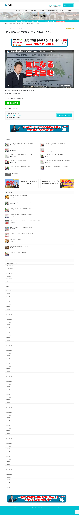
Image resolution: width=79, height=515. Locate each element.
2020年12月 (9, 469)
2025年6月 (9, 329)
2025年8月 (9, 324)
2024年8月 (9, 355)
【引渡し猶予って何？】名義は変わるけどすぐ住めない (21, 166)
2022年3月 (9, 430)
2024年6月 (9, 360)
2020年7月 (9, 482)
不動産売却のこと (10, 265)
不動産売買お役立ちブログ (12, 263)
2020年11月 (9, 471)
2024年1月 (9, 373)
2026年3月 (9, 306)
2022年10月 (9, 412)
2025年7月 (9, 327)
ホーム (7, 507)
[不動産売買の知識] (12, 183)
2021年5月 (9, 456)
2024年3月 (9, 368)
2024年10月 (9, 350)
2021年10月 (9, 443)
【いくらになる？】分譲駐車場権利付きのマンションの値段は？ (57, 160)
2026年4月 (9, 304)
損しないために (36, 174)
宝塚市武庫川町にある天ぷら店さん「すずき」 (19, 195)
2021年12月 (9, 438)
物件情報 (19, 507)
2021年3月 (9, 461)
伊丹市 (21, 174)
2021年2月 (9, 464)
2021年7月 (9, 451)
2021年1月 (9, 466)
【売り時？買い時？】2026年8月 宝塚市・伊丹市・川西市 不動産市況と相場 (25, 220)
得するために (30, 174)
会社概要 (57, 507)
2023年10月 (9, 381)
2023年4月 (9, 397)
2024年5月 (9, 363)
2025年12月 (9, 314)
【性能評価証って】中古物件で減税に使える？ (19, 160)
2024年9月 (9, 353)
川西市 (26, 174)
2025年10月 (9, 319)
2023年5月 (9, 394)
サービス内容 (13, 507)
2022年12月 (9, 407)
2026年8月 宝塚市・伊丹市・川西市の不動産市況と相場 (21, 227)
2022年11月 (9, 409)
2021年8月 (9, 448)
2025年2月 (9, 340)
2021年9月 (9, 446)
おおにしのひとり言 (15, 174)
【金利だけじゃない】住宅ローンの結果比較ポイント (55, 143)
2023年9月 (9, 384)
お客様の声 (52, 507)
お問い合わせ (69, 5)
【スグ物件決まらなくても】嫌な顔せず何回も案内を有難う (22, 143)
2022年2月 (9, 433)
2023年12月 (9, 376)
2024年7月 (9, 358)
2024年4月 (9, 366)
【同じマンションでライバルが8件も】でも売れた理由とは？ (57, 166)
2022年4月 (9, 428)
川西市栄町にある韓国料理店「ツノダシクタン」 (19, 239)
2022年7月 (9, 420)
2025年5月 (9, 332)
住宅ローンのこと (10, 273)
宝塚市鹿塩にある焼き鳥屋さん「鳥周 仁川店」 (19, 246)
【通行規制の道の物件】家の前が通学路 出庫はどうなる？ (22, 148)
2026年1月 (9, 311)
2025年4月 (9, 335)
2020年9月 (9, 477)
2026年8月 (9, 293)
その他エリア (9, 278)
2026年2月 (9, 309)
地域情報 (9, 276)
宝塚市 (24, 174)
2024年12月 (9, 345)
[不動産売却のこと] (67, 183)
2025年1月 (9, 342)
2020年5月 (9, 487)
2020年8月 (9, 479)
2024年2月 (9, 371)
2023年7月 (9, 389)
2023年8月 (9, 386)
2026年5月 (9, 301)
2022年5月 (9, 425)
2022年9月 (9, 415)
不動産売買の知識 (70, 28)
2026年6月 (9, 298)
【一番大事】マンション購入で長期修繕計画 (54, 154)
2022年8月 (9, 417)
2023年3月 (9, 399)
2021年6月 (9, 453)
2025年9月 (9, 322)
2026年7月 (9, 296)
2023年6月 (9, 391)
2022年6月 (9, 422)
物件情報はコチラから (61, 21)
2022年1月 (9, 435)
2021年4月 (9, 459)
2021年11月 (9, 440)
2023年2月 (9, 402)
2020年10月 (9, 474)
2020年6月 (9, 484)
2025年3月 (9, 337)
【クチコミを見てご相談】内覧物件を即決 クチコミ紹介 (21, 154)
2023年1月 (9, 404)
